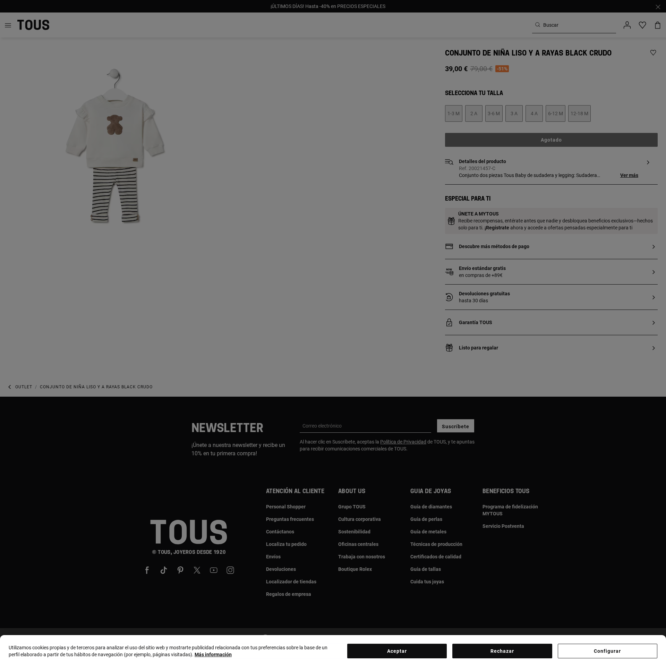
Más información (213, 654)
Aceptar (397, 651)
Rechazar (502, 651)
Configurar (607, 651)
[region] (333, 651)
